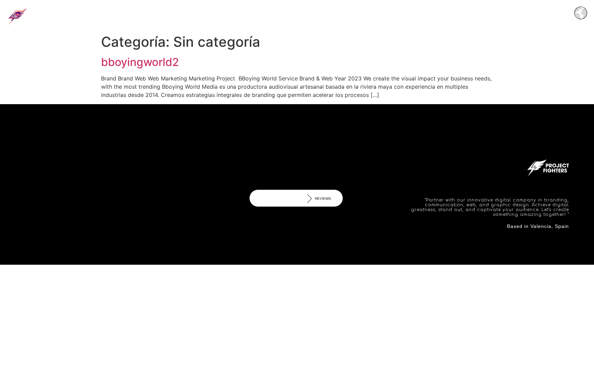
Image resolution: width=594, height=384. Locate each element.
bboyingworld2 (140, 62)
